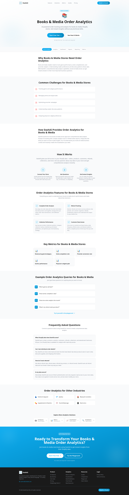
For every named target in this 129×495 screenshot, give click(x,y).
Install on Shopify (103, 3)
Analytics (55, 49)
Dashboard (63, 49)
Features (50, 3)
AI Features (53, 474)
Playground (84, 479)
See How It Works (73, 35)
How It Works (84, 481)
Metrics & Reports (70, 474)
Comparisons (84, 476)
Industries (57, 3)
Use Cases (52, 479)
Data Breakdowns (70, 479)
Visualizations (69, 476)
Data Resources (69, 483)
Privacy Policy (100, 474)
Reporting (77, 49)
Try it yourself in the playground (63, 313)
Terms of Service (101, 476)
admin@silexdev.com (26, 481)
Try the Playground (73, 456)
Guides (70, 3)
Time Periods (69, 481)
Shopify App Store (54, 483)
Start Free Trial (54, 35)
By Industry (53, 476)
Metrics (64, 3)
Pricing (76, 3)
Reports (70, 49)
